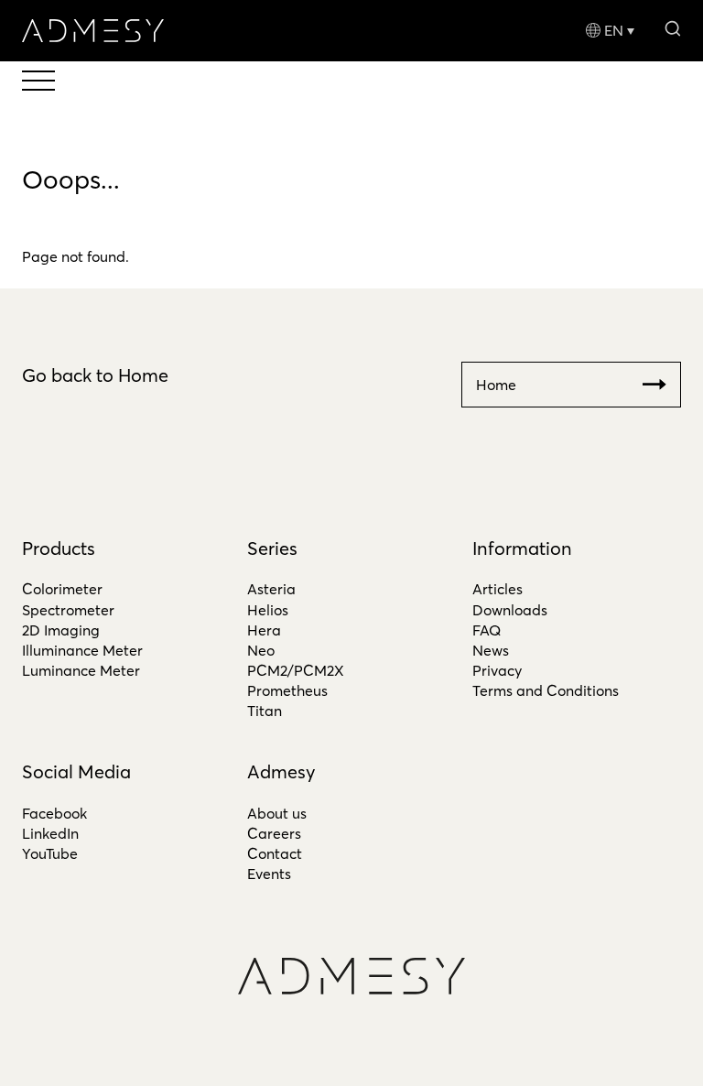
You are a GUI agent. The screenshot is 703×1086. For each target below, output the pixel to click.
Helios (267, 610)
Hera (264, 630)
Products (58, 548)
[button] (672, 27)
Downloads (509, 610)
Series (272, 548)
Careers (274, 833)
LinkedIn (50, 833)
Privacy (497, 670)
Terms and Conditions (545, 690)
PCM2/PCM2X (295, 670)
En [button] (613, 30)
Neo (261, 650)
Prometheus (287, 690)
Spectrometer (68, 610)
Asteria (271, 589)
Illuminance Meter (82, 650)
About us (277, 813)
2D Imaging (61, 630)
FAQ (486, 630)
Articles (497, 589)
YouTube (50, 853)
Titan (264, 710)
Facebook (54, 813)
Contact (274, 853)
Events (269, 873)
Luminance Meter (81, 670)
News (490, 650)
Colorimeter (62, 589)
